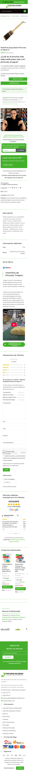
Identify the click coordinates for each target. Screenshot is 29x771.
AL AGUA (4, 573)
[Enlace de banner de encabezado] (14, 2)
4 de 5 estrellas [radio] (22, 392)
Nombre (5, 435)
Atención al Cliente (8, 394)
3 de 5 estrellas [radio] (21, 392)
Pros (4, 421)
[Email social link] (12, 188)
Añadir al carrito (18, 79)
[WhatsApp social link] (18, 188)
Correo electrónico (8, 442)
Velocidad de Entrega (9, 399)
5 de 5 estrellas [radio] (23, 392)
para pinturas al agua (14, 202)
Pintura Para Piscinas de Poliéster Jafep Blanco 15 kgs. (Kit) (20, 568)
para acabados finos (12, 198)
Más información (9, 768)
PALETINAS (24, 16)
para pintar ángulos (6, 200)
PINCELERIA (15, 16)
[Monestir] (20, 629)
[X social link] (10, 188)
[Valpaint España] (7, 629)
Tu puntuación (7, 392)
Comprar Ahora (14, 83)
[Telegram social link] (20, 188)
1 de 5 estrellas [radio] (18, 392)
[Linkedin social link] (16, 188)
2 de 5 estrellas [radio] (19, 392)
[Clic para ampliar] (3, 40)
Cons (4, 428)
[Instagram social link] (12, 755)
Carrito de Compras (6, 103)
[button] (7, 586)
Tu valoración (7, 403)
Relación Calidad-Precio (9, 397)
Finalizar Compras (14, 103)
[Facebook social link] (8, 188)
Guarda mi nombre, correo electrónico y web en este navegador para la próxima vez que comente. (14, 458)
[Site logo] (14, 6)
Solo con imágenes (10, 479)
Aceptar (20, 768)
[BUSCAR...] (25, 11)
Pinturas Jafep (6, 575)
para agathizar (23, 198)
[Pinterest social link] (14, 188)
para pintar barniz (17, 200)
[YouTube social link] (16, 755)
